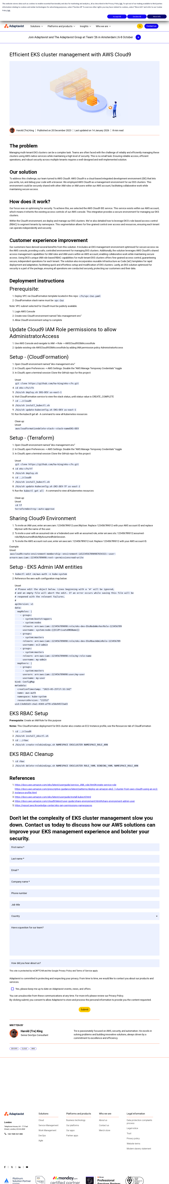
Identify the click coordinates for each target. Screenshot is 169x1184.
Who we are (102, 26)
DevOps (42, 1135)
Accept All (117, 16)
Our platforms (72, 1125)
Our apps (70, 1130)
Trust (129, 1133)
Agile (41, 1140)
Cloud (41, 1120)
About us (103, 1120)
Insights (84, 26)
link (121, 3)
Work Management (47, 1130)
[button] (84, 916)
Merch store (104, 1130)
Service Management (48, 1125)
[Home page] (14, 26)
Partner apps (72, 1135)
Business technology (75, 1120)
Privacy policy (133, 1138)
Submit (84, 1009)
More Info (157, 16)
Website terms (133, 1143)
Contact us (151, 26)
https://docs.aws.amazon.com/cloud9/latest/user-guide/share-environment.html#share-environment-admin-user (75, 801)
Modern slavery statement (139, 1148)
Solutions (35, 26)
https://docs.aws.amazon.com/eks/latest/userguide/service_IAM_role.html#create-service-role (65, 784)
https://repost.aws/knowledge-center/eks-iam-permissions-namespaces (53, 805)
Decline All (137, 16)
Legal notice (132, 1128)
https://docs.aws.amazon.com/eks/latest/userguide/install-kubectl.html (53, 797)
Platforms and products (60, 26)
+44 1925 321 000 (15, 1134)
